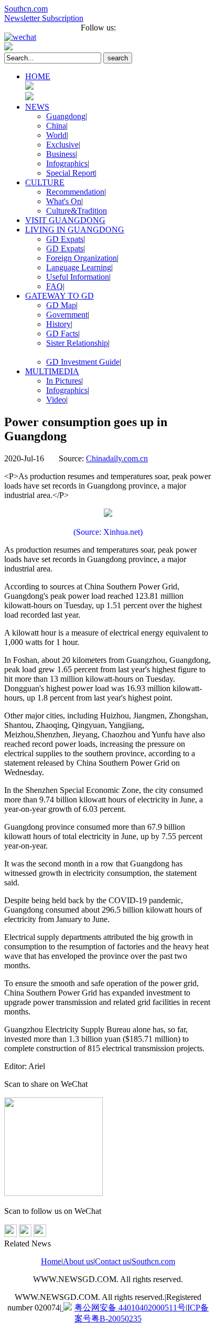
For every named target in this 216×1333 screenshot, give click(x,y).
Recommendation (75, 191)
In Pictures (63, 380)
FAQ (54, 286)
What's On (63, 201)
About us (78, 1261)
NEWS (37, 106)
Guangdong (65, 116)
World (56, 135)
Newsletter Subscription (43, 18)
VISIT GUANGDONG (65, 220)
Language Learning (78, 267)
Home (51, 1261)
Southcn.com (26, 8)
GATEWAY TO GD (59, 295)
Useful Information (77, 276)
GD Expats (64, 239)
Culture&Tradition (76, 210)
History (58, 324)
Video (56, 399)
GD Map (61, 305)
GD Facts (62, 333)
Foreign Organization (81, 257)
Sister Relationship (77, 342)
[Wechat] (108, 37)
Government (67, 314)
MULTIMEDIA (52, 371)
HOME (37, 76)
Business (60, 154)
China (56, 125)
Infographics (67, 163)
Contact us (112, 1261)
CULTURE (44, 182)
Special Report (70, 172)
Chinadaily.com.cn (117, 458)
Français (18, 27)
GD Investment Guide (83, 361)
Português (56, 27)
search (117, 58)
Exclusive (62, 144)
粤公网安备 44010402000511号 (130, 1307)
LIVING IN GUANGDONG (74, 229)
